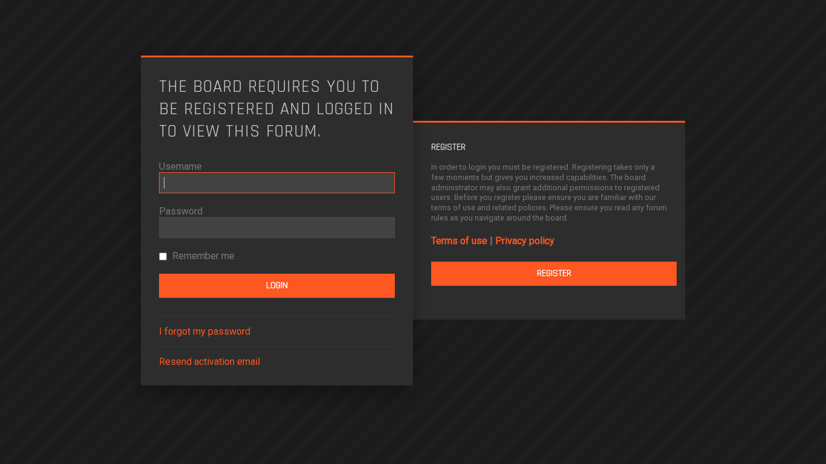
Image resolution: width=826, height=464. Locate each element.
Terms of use (459, 240)
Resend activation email (209, 361)
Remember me (202, 256)
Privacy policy (524, 240)
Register (554, 273)
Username (180, 166)
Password (181, 211)
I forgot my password (204, 331)
